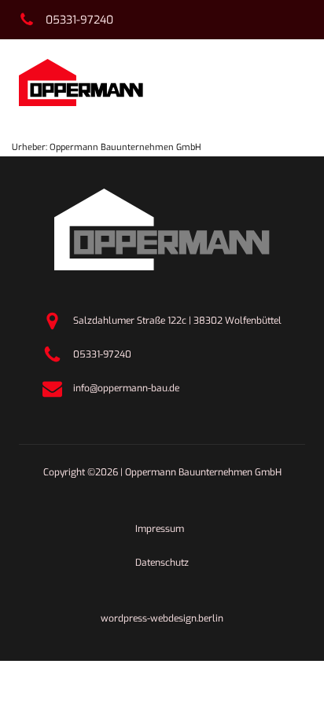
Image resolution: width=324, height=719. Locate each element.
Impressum (159, 529)
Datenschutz (162, 562)
